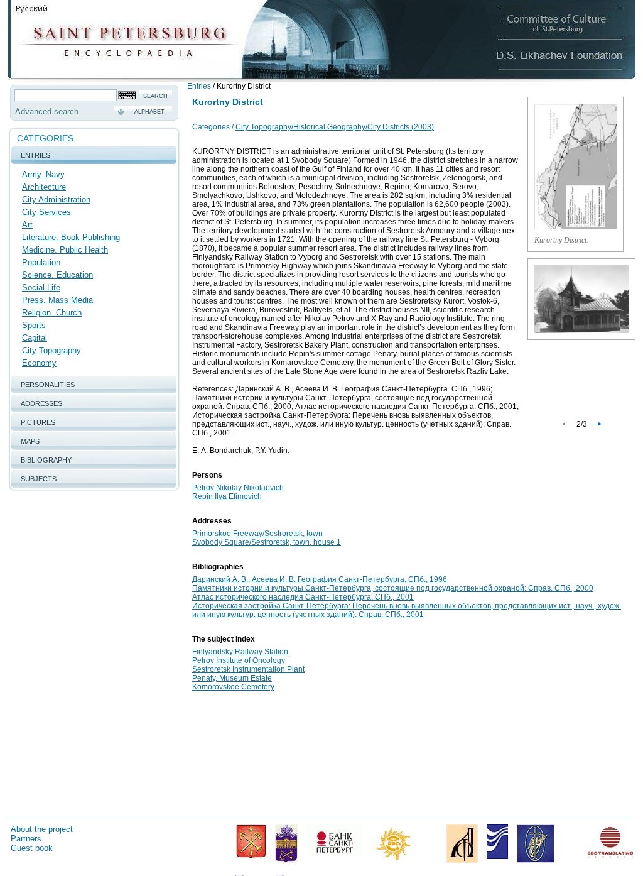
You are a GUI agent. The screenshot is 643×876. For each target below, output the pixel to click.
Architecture (44, 187)
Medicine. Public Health (65, 250)
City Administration (56, 199)
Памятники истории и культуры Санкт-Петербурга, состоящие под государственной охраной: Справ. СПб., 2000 (392, 588)
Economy (39, 363)
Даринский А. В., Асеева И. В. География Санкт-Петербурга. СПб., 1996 (319, 579)
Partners (26, 838)
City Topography (51, 350)
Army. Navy (43, 174)
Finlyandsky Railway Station (240, 651)
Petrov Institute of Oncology (238, 660)
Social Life (41, 287)
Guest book (32, 848)
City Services (46, 212)
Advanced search (46, 111)
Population (41, 262)
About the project (42, 829)
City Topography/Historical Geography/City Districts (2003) (334, 127)
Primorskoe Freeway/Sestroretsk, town (257, 533)
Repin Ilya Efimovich (227, 496)
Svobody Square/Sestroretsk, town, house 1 (266, 542)
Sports (34, 325)
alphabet (149, 112)
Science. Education (57, 275)
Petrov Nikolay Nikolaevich (238, 487)
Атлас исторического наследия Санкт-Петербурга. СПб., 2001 (303, 597)
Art (27, 224)
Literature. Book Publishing (71, 237)
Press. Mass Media (57, 300)
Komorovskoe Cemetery (233, 686)
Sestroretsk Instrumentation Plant (248, 669)
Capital (34, 337)
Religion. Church (52, 312)
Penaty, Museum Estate (232, 678)
